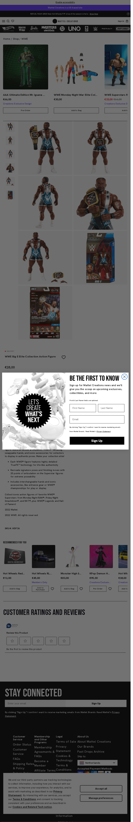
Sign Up (97, 441)
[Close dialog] (124, 377)
